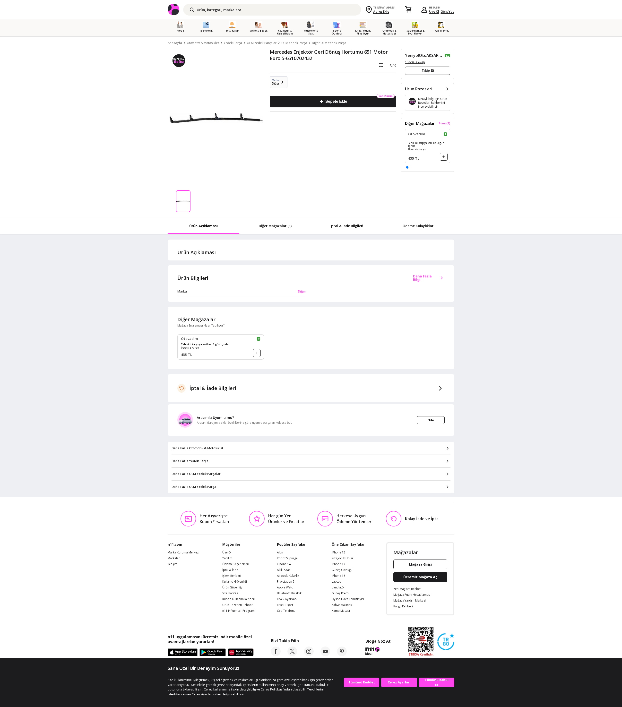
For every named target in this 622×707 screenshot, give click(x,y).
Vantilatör (338, 587)
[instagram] (309, 654)
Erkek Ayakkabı (287, 599)
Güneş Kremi (340, 593)
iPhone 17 (338, 564)
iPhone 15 (338, 552)
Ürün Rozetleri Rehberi (237, 605)
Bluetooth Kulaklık (289, 593)
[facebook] (276, 654)
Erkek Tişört (285, 605)
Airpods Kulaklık (288, 576)
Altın (280, 552)
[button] (407, 167)
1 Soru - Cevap (415, 62)
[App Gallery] (241, 652)
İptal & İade (230, 570)
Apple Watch (285, 587)
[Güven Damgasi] (445, 642)
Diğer (302, 291)
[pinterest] (342, 654)
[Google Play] (212, 652)
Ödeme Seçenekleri (235, 564)
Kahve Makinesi (342, 605)
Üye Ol (434, 11)
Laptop (337, 582)
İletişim (172, 564)
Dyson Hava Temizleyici (348, 599)
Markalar (174, 558)
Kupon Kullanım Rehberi (238, 599)
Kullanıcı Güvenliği (234, 582)
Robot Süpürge (287, 558)
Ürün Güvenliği (232, 587)
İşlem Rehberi (231, 576)
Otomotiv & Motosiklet (203, 43)
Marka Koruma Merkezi (183, 552)
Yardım (227, 558)
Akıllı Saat (283, 570)
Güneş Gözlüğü (342, 570)
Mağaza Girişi (420, 564)
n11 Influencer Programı (238, 611)
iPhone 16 (338, 576)
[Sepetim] (408, 9)
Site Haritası (230, 593)
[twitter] (292, 654)
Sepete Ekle (336, 101)
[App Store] (183, 652)
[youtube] (325, 654)
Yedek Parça (233, 43)
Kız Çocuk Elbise (343, 558)
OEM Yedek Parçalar (261, 43)
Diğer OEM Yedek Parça (329, 43)
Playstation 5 (285, 582)
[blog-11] (377, 652)
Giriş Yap (447, 11)
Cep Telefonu (286, 611)
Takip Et (428, 70)
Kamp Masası (341, 611)
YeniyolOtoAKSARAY (424, 55)
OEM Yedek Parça (294, 43)
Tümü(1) (444, 123)
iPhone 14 (284, 564)
